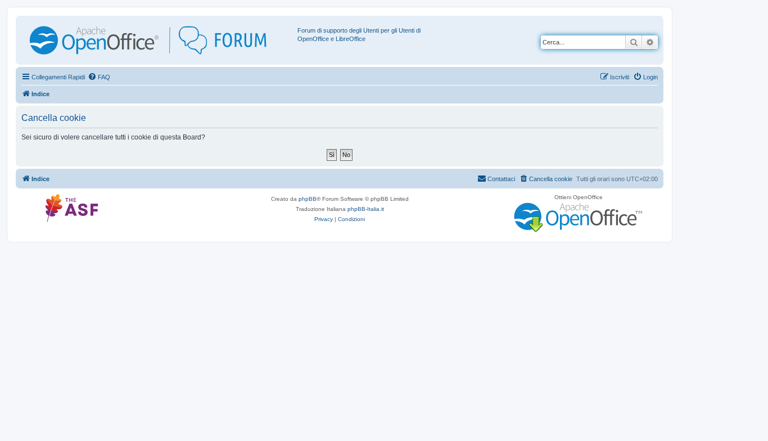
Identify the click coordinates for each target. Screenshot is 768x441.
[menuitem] (99, 77)
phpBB (308, 199)
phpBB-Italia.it (365, 209)
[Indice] (158, 40)
